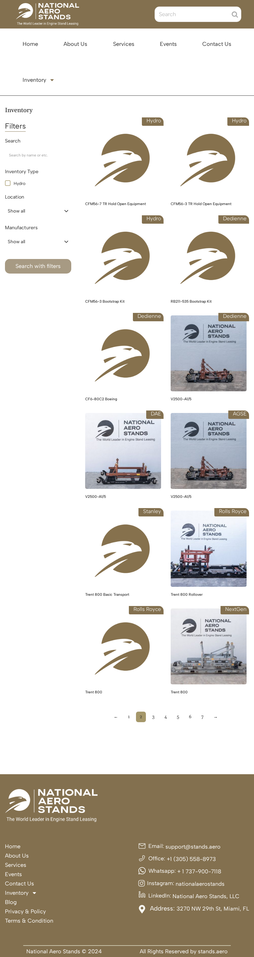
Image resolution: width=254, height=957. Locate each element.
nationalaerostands (200, 883)
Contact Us (216, 44)
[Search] (235, 14)
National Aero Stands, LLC (206, 896)
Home (30, 44)
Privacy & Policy (25, 911)
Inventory (34, 80)
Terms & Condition (29, 920)
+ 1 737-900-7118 (199, 871)
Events (168, 44)
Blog (11, 902)
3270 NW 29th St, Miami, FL (213, 908)
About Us (75, 44)
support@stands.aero (193, 846)
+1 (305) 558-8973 (191, 859)
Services (123, 44)
